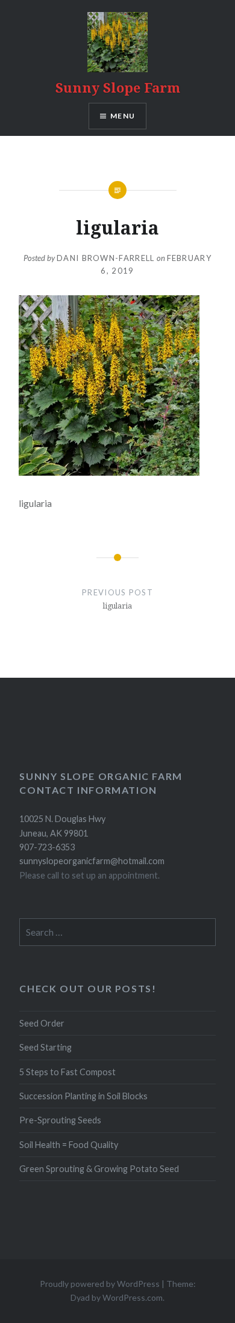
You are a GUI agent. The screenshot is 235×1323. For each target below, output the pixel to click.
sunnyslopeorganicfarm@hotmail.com (91, 861)
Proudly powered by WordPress (100, 1283)
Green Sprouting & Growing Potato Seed (99, 1169)
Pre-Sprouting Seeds (60, 1120)
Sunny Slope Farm (117, 87)
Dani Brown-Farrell (105, 258)
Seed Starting (45, 1047)
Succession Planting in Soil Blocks (83, 1096)
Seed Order (41, 1023)
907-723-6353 (47, 847)
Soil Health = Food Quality (68, 1145)
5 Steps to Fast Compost (67, 1072)
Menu (122, 115)
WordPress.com (132, 1297)
